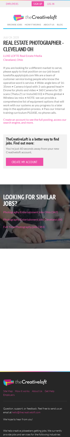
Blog (60, 24)
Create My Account (25, 162)
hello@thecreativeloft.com (26, 412)
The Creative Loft (35, 18)
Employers (12, 4)
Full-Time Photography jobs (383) (24, 226)
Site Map (8, 391)
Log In (51, 4)
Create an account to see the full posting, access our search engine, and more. (34, 121)
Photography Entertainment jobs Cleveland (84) (32, 219)
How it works (33, 24)
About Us (49, 24)
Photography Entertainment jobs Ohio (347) (30, 212)
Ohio (20, 59)
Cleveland (9, 59)
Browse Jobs (14, 24)
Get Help (49, 391)
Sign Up (37, 4)
